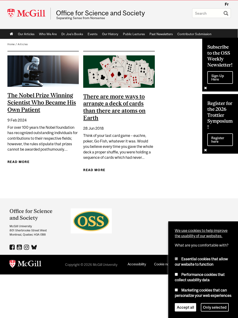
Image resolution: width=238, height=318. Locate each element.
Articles (23, 44)
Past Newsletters (161, 34)
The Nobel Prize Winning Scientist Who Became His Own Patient (41, 102)
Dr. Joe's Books (72, 34)
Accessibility (137, 264)
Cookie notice (164, 264)
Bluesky (34, 247)
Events (92, 34)
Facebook (13, 247)
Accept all (185, 307)
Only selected (215, 307)
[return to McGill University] (25, 265)
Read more (18, 162)
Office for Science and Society (100, 13)
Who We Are (48, 34)
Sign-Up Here (217, 77)
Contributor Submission (194, 34)
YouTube (20, 247)
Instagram (27, 247)
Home (11, 34)
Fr (227, 4)
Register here (217, 139)
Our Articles (26, 34)
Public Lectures (134, 34)
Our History (110, 34)
